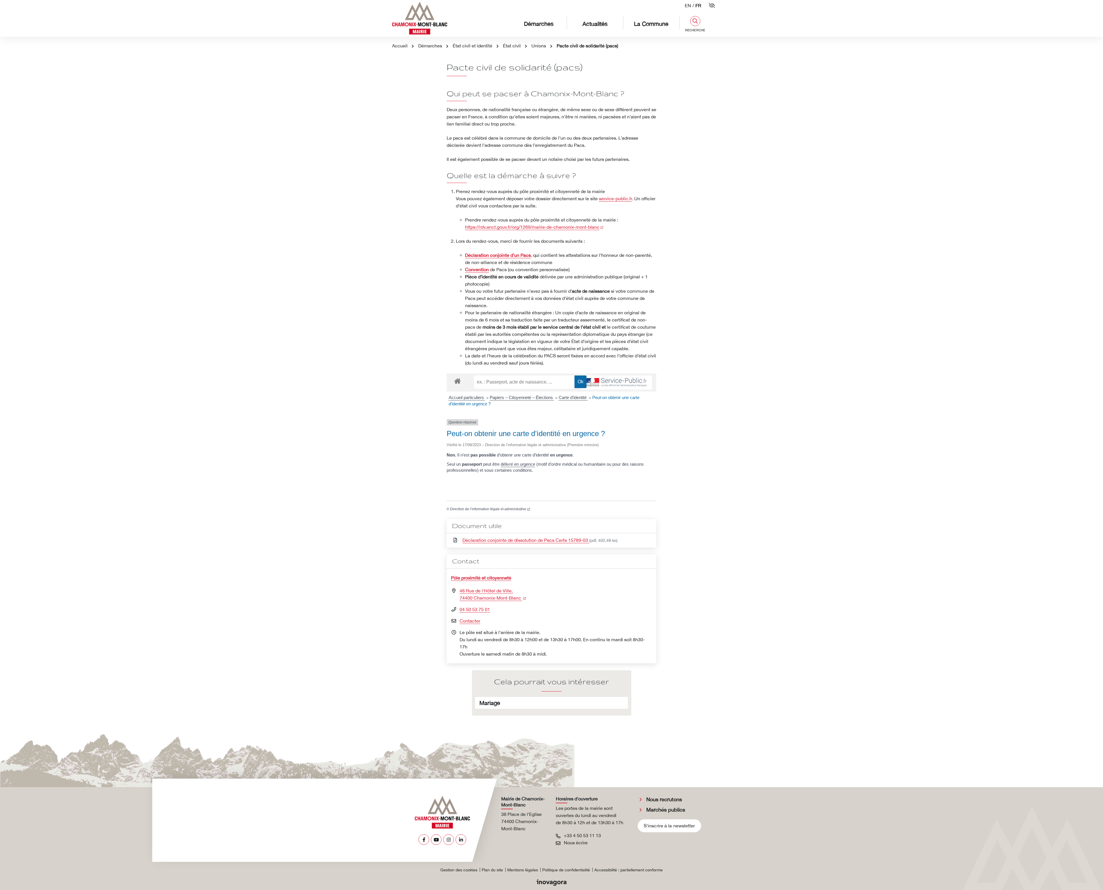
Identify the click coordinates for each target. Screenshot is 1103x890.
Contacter (470, 620)
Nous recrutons (664, 799)
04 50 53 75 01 (475, 609)
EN (688, 5)
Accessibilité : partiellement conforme (628, 870)
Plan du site (492, 870)
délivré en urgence (518, 464)
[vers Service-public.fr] (616, 382)
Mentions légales (522, 870)
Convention (477, 269)
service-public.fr (615, 198)
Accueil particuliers (467, 397)
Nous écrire (575, 842)
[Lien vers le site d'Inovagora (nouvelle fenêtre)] (551, 882)
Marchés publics (665, 810)
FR (698, 5)
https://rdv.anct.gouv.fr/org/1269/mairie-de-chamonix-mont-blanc (534, 227)
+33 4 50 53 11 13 (582, 835)
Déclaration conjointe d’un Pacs (498, 255)
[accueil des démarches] (457, 380)
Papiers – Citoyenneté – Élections (522, 397)
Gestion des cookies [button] (458, 870)
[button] (695, 24)
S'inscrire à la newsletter (669, 825)
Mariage (489, 703)
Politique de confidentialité (566, 870)
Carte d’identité (573, 397)
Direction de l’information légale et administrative (490, 509)
